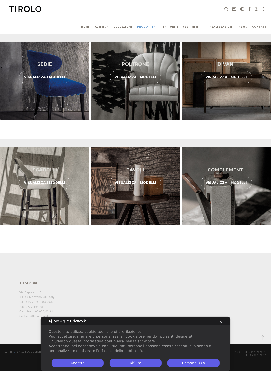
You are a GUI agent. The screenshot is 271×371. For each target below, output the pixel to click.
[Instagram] (256, 9)
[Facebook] (249, 9)
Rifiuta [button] (135, 363)
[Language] (242, 9)
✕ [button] (220, 322)
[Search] (226, 9)
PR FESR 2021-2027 (253, 354)
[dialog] (135, 344)
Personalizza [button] (193, 363)
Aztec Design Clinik (36, 351)
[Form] (234, 9)
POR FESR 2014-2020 (249, 351)
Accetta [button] (77, 363)
